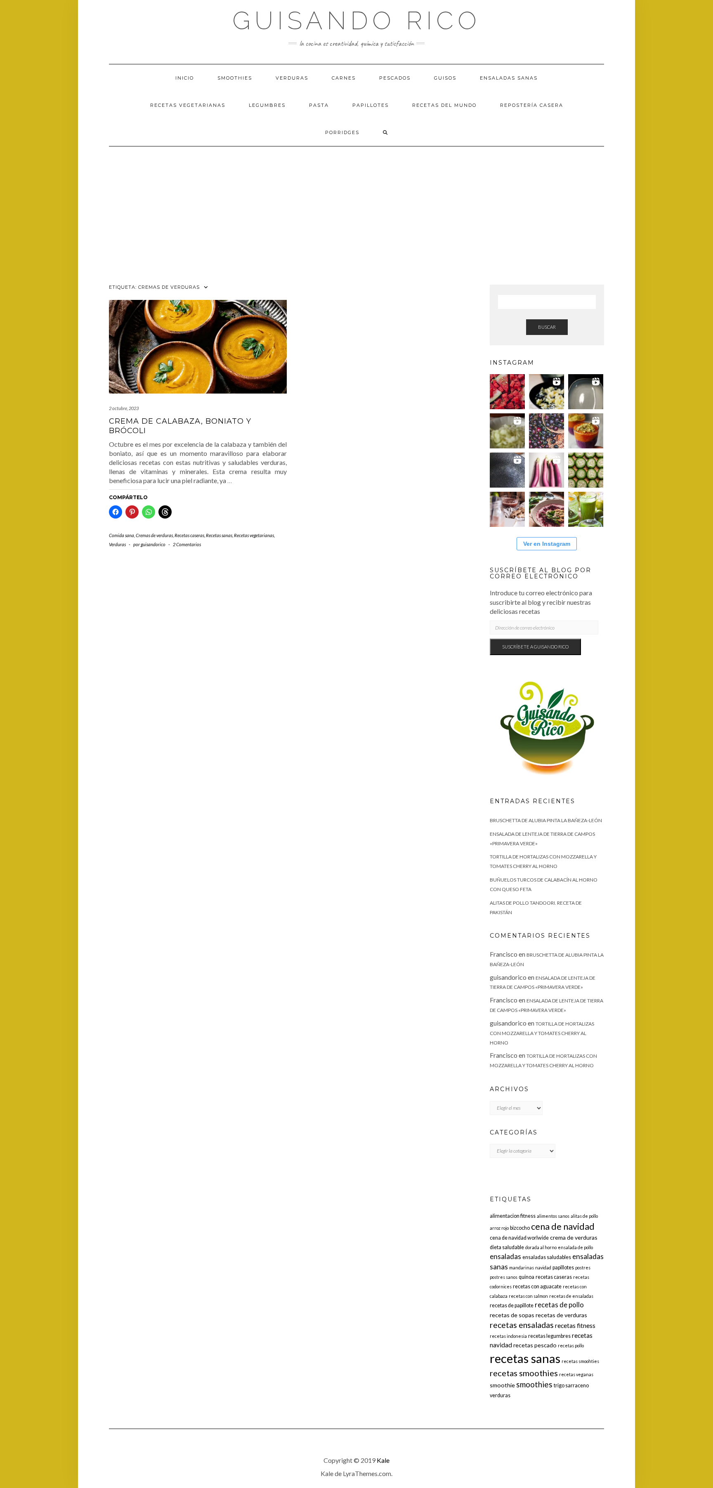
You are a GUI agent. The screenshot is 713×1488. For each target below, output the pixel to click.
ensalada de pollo (575, 1247)
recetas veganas (576, 1374)
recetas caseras (554, 1277)
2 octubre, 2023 (124, 408)
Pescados (395, 78)
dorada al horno (541, 1247)
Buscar (547, 327)
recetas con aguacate (537, 1286)
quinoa (526, 1277)
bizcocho (520, 1228)
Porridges (342, 132)
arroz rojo (499, 1228)
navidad (543, 1267)
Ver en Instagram (546, 543)
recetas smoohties (580, 1361)
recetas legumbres (549, 1336)
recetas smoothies (524, 1373)
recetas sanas (525, 1358)
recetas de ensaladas (571, 1296)
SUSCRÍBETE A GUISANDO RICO (535, 646)
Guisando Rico (356, 20)
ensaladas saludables (546, 1257)
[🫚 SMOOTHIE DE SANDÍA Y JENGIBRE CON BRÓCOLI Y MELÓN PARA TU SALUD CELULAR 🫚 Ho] (507, 509)
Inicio (184, 78)
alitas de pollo (584, 1216)
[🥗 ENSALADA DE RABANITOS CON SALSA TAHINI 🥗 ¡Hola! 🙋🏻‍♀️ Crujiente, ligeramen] (507, 470)
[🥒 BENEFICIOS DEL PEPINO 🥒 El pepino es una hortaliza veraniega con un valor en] (585, 470)
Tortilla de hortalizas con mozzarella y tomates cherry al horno (542, 1033)
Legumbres (267, 105)
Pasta (319, 105)
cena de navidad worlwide (519, 1238)
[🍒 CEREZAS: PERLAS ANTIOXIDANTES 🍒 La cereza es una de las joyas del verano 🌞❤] (546, 430)
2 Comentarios (187, 544)
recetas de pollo (559, 1305)
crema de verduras (573, 1237)
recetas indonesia (508, 1336)
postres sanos (503, 1277)
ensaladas (505, 1256)
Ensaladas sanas (509, 78)
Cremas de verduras (154, 535)
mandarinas (521, 1267)
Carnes (344, 78)
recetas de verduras (561, 1314)
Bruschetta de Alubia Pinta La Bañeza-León (546, 820)
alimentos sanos (553, 1216)
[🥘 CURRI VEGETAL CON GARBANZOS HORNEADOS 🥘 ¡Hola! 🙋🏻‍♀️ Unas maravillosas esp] (585, 391)
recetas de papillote (512, 1305)
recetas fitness (575, 1325)
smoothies (534, 1384)
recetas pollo (571, 1345)
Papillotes (370, 105)
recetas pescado (535, 1345)
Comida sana (121, 535)
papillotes (563, 1267)
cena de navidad (563, 1226)
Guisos (445, 78)
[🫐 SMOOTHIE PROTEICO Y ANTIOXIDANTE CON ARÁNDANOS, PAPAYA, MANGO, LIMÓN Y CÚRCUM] (585, 430)
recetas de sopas (512, 1314)
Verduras (292, 78)
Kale (383, 1460)
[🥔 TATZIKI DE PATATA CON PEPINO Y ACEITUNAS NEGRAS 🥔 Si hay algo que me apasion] (546, 391)
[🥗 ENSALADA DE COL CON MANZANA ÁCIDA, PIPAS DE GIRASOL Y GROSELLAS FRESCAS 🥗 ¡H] (507, 430)
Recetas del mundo (444, 105)
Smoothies (234, 78)
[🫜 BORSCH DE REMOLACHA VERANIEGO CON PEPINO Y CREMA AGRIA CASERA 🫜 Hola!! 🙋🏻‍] (546, 509)
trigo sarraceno (571, 1385)
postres (582, 1267)
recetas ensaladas (522, 1325)
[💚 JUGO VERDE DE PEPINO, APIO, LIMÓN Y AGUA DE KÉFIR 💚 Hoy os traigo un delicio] (585, 509)
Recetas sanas (219, 535)
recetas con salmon (528, 1296)
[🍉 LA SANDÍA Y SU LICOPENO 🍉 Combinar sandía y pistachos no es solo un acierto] (507, 391)
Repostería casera (531, 105)
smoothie (502, 1385)
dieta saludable (507, 1247)
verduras (500, 1395)
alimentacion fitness (513, 1216)
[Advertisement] (356, 208)
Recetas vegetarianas (187, 105)
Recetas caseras (189, 535)
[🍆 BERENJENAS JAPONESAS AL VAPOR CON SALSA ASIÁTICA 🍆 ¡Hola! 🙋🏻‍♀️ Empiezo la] (546, 470)
